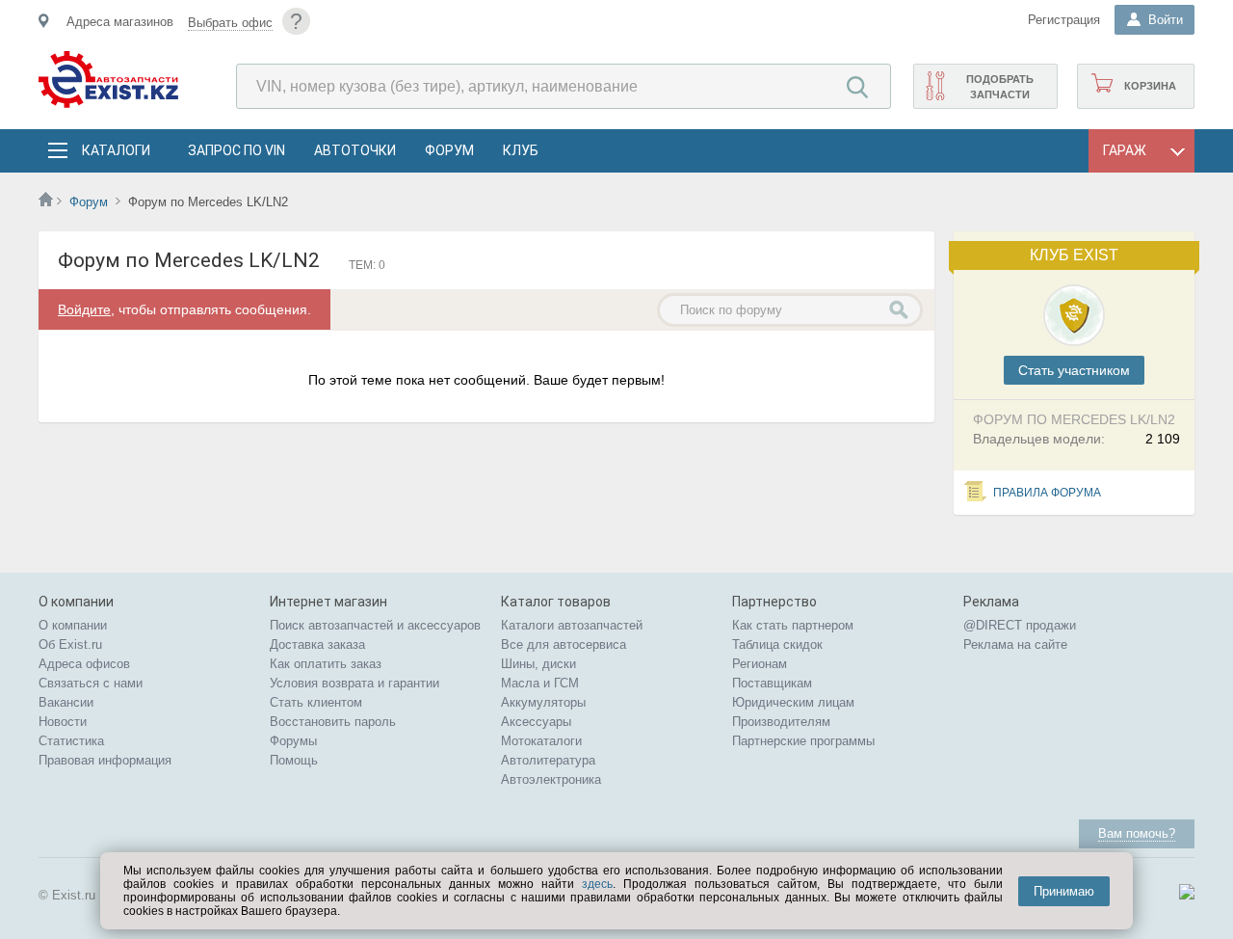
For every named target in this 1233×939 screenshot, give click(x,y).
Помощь (294, 760)
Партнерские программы (803, 741)
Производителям (781, 721)
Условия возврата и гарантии (354, 683)
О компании (73, 625)
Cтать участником (1074, 370)
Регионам (759, 664)
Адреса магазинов (119, 21)
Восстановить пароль (333, 721)
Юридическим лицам (793, 702)
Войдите (84, 309)
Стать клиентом (316, 702)
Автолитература (548, 760)
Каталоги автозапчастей (572, 625)
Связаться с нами (91, 683)
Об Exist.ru (70, 644)
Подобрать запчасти (1000, 86)
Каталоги (115, 150)
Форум (449, 150)
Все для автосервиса (563, 644)
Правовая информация (105, 760)
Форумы (293, 741)
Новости (63, 721)
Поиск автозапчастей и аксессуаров (375, 625)
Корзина (1150, 86)
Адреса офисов (84, 664)
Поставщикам (772, 683)
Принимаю (1064, 891)
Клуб (520, 150)
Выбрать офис (230, 22)
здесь (597, 884)
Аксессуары (536, 721)
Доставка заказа (317, 644)
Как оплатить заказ (325, 664)
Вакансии (66, 702)
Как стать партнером (792, 625)
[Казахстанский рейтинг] (1186, 895)
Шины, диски (538, 664)
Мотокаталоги (541, 741)
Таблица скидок (777, 644)
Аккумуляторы (543, 702)
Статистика (71, 741)
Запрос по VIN (236, 150)
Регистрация (1064, 20)
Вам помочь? (1136, 833)
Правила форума (1047, 492)
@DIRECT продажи (1019, 625)
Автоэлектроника (551, 779)
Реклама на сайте (1015, 644)
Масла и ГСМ (540, 683)
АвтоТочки (355, 150)
